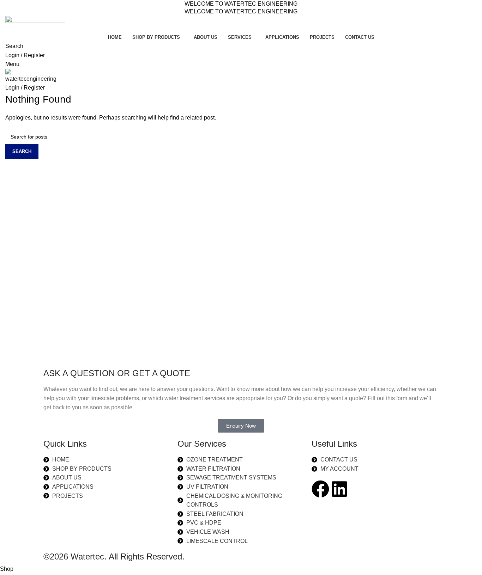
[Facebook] (320, 489)
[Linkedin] (339, 489)
